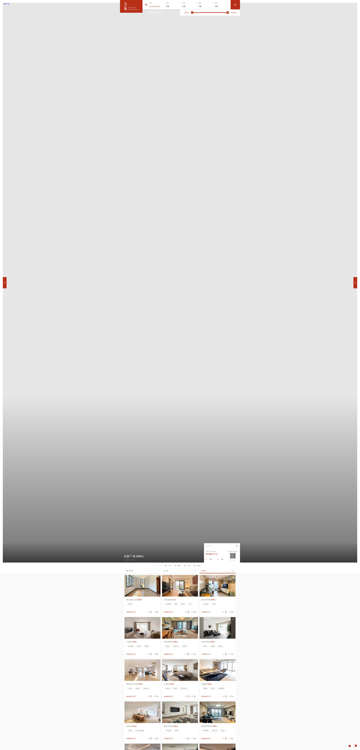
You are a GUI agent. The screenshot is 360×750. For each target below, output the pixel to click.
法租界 (168, 688)
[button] (173, 4)
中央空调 (205, 604)
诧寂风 (213, 646)
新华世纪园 (171, 726)
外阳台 (130, 604)
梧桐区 (146, 646)
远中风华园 (208, 600)
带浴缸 (220, 646)
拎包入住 (175, 646)
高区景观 (130, 646)
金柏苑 (131, 726)
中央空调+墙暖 (140, 730)
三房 (190, 604)
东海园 (206, 684)
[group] (180, 283)
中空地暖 (168, 604)
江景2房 (184, 646)
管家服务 (205, 730)
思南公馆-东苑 (134, 684)
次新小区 (214, 730)
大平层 (130, 688)
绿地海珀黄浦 (209, 726)
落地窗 (205, 688)
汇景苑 (131, 642)
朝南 (176, 604)
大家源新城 (170, 600)
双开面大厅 (184, 688)
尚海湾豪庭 (171, 642)
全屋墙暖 (221, 688)
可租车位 (146, 688)
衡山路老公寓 (134, 600)
